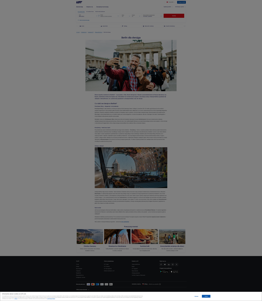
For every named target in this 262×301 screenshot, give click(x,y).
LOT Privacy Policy (51, 298)
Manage (196, 296)
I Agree (206, 296)
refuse (15, 298)
